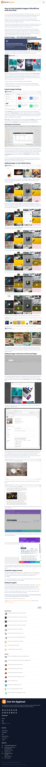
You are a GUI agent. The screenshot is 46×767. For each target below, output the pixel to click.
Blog (2, 720)
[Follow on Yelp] (3, 713)
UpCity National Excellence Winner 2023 (15, 668)
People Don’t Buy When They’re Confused (15, 641)
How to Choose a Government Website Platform (16, 637)
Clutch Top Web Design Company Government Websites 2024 (19, 660)
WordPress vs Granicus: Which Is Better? (15, 629)
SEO (2, 734)
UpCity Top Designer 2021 (12, 680)
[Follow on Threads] (14, 713)
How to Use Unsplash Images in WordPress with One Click (20, 600)
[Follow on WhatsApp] (9, 713)
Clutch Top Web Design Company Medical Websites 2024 (18, 656)
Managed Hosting (5, 736)
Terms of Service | (18, 764)
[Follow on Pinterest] (7, 713)
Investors (3, 739)
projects (36, 14)
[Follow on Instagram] (3, 710)
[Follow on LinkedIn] (9, 710)
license (32, 572)
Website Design (5, 730)
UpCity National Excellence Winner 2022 (15, 672)
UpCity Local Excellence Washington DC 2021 (16, 676)
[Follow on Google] (5, 713)
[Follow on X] (5, 710)
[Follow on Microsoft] (16, 710)
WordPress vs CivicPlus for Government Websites (17, 625)
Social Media (4, 732)
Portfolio (3, 718)
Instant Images (33, 51)
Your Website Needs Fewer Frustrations (15, 649)
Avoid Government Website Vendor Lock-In (16, 633)
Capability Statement (5, 764)
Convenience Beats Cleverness (13, 645)
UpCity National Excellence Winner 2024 (15, 664)
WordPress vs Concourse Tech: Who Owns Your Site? (17, 621)
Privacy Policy (4, 737)
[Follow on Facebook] (7, 710)
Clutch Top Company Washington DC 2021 (15, 688)
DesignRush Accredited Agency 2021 (14, 684)
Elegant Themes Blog (9, 602)
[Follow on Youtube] (12, 713)
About (3, 721)
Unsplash (6, 14)
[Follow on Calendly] (14, 710)
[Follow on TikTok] (12, 710)
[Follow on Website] (16, 713)
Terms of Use (23, 764)
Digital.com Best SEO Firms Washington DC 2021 (17, 692)
